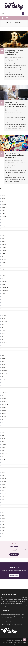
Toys (3, 515)
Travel (3, 518)
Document (11, 163)
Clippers (4, 250)
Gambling (4, 315)
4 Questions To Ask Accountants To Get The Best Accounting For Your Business (15, 104)
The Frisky (8, 160)
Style (3, 490)
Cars (3, 232)
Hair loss (4, 349)
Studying (4, 487)
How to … (4, 376)
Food (3, 302)
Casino (3, 235)
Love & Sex (4, 401)
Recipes (4, 462)
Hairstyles (4, 352)
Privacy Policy (14, 644)
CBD (3, 238)
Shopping (4, 478)
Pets (3, 450)
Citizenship (4, 247)
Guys (3, 336)
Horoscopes (4, 370)
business (7, 112)
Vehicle (3, 527)
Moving (3, 429)
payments (21, 112)
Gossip (3, 330)
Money (3, 419)
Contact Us (10, 642)
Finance (21, 163)
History (3, 361)
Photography (5, 453)
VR (2, 533)
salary (6, 167)
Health (3, 355)
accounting (18, 110)
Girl (2, 327)
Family (3, 293)
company (12, 112)
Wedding (4, 536)
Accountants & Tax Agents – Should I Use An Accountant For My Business (14, 155)
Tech (3, 496)
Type (3, 521)
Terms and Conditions (22, 642)
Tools (3, 512)
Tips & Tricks (5, 509)
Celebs (3, 241)
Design (3, 275)
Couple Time (5, 259)
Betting (3, 213)
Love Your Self (5, 404)
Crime (3, 265)
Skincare (4, 481)
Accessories (4, 192)
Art (2, 201)
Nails (3, 435)
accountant (12, 59)
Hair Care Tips (5, 342)
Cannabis (4, 229)
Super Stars (4, 493)
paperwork (10, 165)
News (3, 441)
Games (3, 318)
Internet (3, 382)
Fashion (4, 296)
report (21, 165)
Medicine (4, 413)
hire (17, 112)
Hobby (6, 60)
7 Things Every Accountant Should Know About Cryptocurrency (14, 52)
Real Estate (4, 459)
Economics (4, 281)
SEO (3, 475)
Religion (4, 469)
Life (3, 395)
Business (21, 57)
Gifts (3, 324)
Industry (4, 379)
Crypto (3, 269)
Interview (4, 386)
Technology (4, 499)
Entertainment (5, 287)
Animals (3, 195)
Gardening (4, 321)
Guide (3, 333)
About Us (5, 642)
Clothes (3, 253)
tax (6, 114)
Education (4, 284)
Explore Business (14, 575)
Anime (3, 198)
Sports (3, 484)
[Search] (23, 13)
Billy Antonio (9, 57)
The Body (4, 502)
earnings (17, 163)
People (3, 447)
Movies (3, 426)
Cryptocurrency (19, 59)
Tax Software (12, 60)
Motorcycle (4, 422)
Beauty (3, 210)
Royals (3, 472)
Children (4, 244)
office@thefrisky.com (8, 621)
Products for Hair (6, 456)
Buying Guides (5, 225)
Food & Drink (5, 306)
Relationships (5, 466)
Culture (3, 272)
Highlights (4, 358)
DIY (3, 278)
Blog (3, 219)
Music (3, 432)
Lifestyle (4, 398)
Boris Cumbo (9, 109)
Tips (3, 506)
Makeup (4, 407)
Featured (4, 299)
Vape (3, 524)
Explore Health (14, 554)
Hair (3, 339)
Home (3, 367)
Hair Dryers (4, 346)
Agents (17, 162)
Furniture (4, 309)
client (6, 163)
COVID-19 (4, 262)
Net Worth (4, 438)
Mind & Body (5, 416)
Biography (4, 216)
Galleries (4, 312)
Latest (15, 642)
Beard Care (4, 207)
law (6, 165)
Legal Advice (5, 392)
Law (3, 389)
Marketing (4, 410)
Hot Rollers (4, 373)
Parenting (4, 444)
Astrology (4, 204)
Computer (4, 256)
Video (3, 530)
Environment (5, 290)
